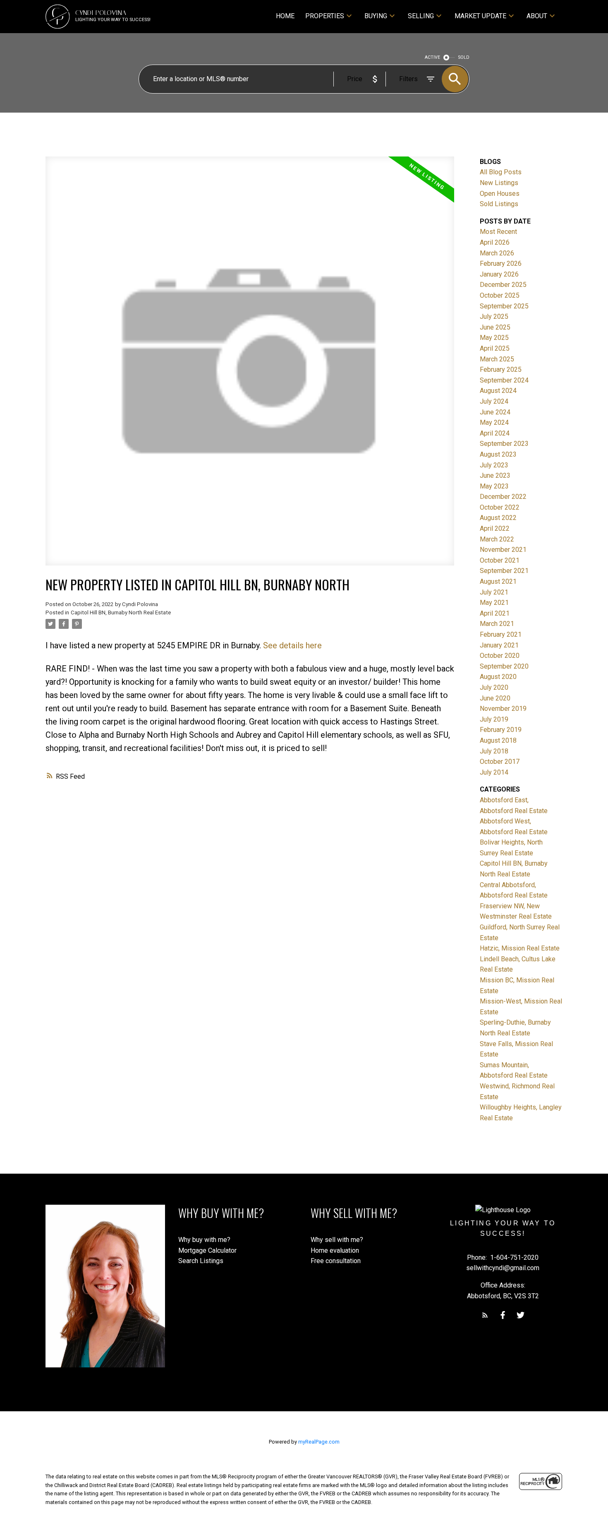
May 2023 (494, 486)
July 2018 (494, 751)
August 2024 (498, 391)
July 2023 (494, 465)
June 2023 (495, 475)
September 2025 (504, 306)
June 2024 (495, 412)
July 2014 (494, 772)
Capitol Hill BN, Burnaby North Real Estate (121, 612)
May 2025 (494, 338)
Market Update (480, 16)
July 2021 (494, 592)
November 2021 (503, 550)
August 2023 (498, 454)
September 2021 (504, 571)
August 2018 (498, 740)
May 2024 (494, 422)
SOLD (463, 57)
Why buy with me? (204, 1240)
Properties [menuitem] (324, 16)
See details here (292, 645)
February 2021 (501, 634)
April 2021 (495, 613)
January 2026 (499, 274)
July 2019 (494, 719)
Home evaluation (335, 1250)
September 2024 (504, 380)
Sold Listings (499, 204)
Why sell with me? (337, 1240)
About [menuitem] (537, 16)
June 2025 (495, 327)
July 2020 (494, 687)
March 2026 (497, 253)
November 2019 (503, 708)
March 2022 (497, 539)
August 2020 (498, 677)
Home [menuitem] (285, 16)
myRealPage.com (319, 1442)
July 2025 (494, 316)
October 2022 (499, 507)
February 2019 (501, 730)
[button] (485, 1315)
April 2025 (495, 348)
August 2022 (498, 518)
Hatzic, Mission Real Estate (520, 948)
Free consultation (336, 1261)
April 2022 (495, 528)
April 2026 (495, 242)
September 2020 (504, 666)
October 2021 (499, 560)
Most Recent (498, 232)
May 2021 (494, 602)
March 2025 (497, 359)
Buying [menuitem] (375, 16)
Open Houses (499, 193)
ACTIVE (432, 57)
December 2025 (503, 285)
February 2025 (501, 369)
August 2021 (498, 581)
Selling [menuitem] (421, 16)
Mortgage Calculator (207, 1250)
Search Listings (200, 1261)
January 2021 (499, 645)
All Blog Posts (501, 172)
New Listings (499, 183)
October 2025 (499, 295)
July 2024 (494, 401)
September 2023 (504, 444)
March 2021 (497, 624)
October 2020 (499, 655)
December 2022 (503, 497)
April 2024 (495, 433)
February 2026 (501, 263)
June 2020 (495, 698)
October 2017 (499, 761)
